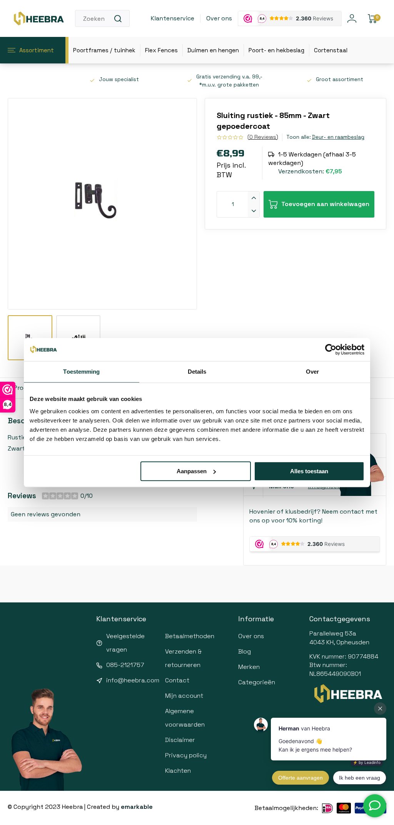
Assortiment (36, 50)
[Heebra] (38, 18)
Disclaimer (180, 740)
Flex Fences (161, 50)
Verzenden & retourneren (183, 658)
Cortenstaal (330, 50)
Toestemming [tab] (81, 371)
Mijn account (184, 696)
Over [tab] (312, 371)
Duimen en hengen (213, 50)
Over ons (219, 18)
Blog (244, 651)
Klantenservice (172, 18)
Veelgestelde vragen (125, 643)
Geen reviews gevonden (45, 514)
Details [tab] (197, 371)
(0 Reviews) (262, 136)
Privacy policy (186, 755)
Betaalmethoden (189, 636)
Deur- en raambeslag (338, 137)
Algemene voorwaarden (185, 718)
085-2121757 (125, 665)
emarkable (137, 807)
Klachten (178, 771)
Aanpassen (192, 471)
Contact (177, 680)
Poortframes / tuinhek (104, 50)
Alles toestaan (309, 471)
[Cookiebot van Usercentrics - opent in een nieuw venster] (330, 349)
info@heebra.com (132, 680)
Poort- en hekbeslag (276, 50)
